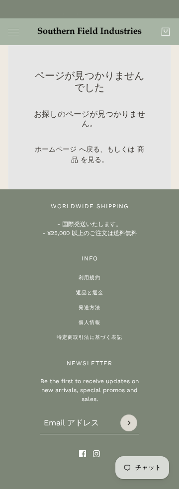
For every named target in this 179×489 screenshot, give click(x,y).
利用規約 (89, 277)
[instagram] (96, 453)
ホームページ (56, 149)
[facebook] (82, 453)
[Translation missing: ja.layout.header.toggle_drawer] (13, 32)
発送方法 (89, 307)
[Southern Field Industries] (89, 31)
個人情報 (89, 322)
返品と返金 (89, 292)
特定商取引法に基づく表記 (89, 337)
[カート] (165, 31)
